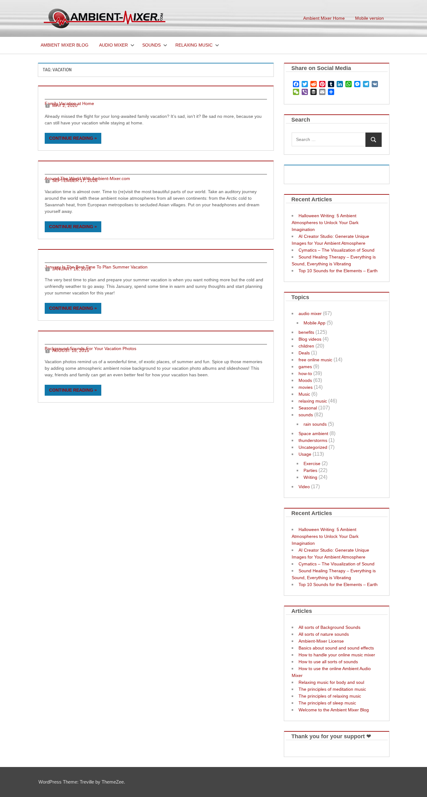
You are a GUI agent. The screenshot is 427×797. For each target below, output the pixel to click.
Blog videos (310, 339)
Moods (305, 380)
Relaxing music (194, 45)
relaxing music (313, 401)
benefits (306, 332)
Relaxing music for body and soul (331, 682)
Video (304, 486)
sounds (306, 414)
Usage (305, 454)
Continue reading (71, 138)
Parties (310, 470)
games (305, 366)
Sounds (151, 45)
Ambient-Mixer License (321, 641)
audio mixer (310, 313)
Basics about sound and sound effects (336, 647)
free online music (315, 359)
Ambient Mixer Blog (64, 45)
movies (306, 387)
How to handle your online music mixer (337, 654)
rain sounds (315, 424)
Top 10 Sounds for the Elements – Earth (338, 270)
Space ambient (313, 433)
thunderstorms (313, 440)
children (306, 345)
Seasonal (308, 407)
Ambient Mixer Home (324, 18)
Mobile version (369, 18)
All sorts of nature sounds (324, 634)
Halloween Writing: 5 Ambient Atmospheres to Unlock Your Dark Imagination (325, 222)
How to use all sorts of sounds (328, 661)
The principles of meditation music (332, 689)
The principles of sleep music (327, 702)
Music (304, 394)
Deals (304, 352)
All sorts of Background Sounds (329, 627)
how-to (305, 373)
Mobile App (314, 322)
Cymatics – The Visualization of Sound (336, 250)
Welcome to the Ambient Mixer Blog (334, 709)
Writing (310, 477)
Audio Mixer (113, 45)
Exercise (312, 463)
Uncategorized (313, 447)
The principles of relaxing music (330, 696)
